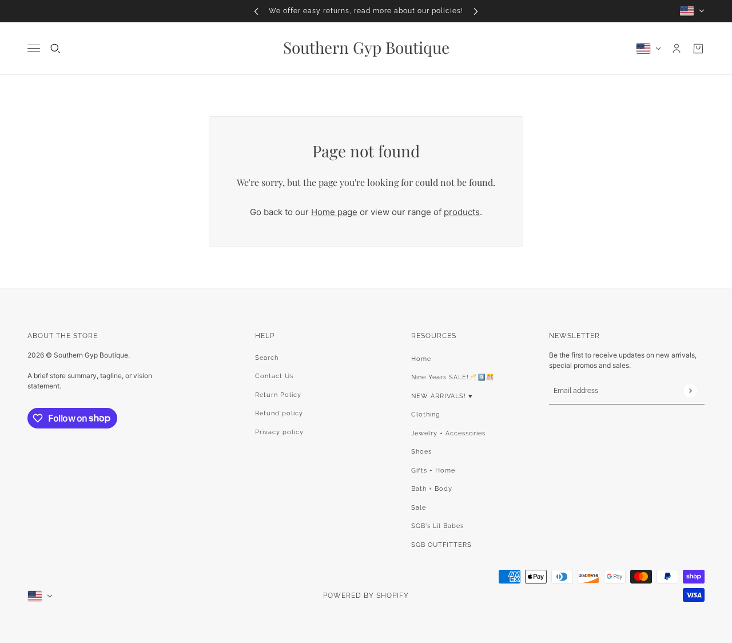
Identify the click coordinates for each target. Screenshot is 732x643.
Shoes (421, 451)
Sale (418, 507)
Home (421, 359)
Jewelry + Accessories (448, 433)
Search (267, 358)
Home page (334, 212)
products (462, 212)
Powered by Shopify (366, 596)
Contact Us (274, 376)
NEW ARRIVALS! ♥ (442, 396)
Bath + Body (431, 489)
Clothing (425, 414)
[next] (476, 11)
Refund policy (279, 413)
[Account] (676, 48)
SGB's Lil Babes (437, 526)
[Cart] (698, 48)
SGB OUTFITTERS (441, 545)
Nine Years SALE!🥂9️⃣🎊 (453, 377)
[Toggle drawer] (33, 48)
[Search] (55, 48)
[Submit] (690, 390)
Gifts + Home (433, 470)
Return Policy (278, 395)
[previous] (256, 11)
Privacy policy (279, 432)
